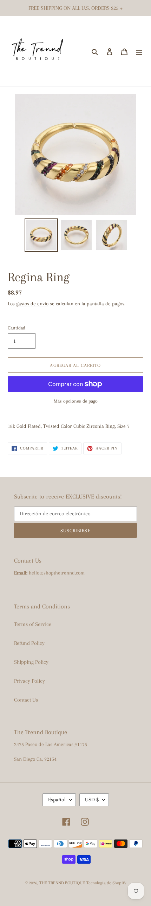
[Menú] (139, 51)
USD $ (92, 799)
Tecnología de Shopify (106, 882)
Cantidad (16, 327)
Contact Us (26, 700)
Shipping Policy (31, 662)
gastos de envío (32, 303)
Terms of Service (32, 624)
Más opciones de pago (76, 401)
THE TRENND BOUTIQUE (62, 882)
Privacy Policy (29, 681)
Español (57, 799)
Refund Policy (29, 643)
